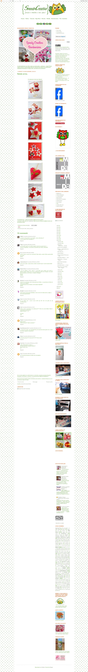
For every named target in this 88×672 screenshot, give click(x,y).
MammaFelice (59, 197)
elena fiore (22, 343)
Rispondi (21, 240)
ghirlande (56, 551)
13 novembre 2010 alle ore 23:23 (28, 353)
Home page (35, 381)
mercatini (63, 566)
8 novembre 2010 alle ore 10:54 (30, 280)
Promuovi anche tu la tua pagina (60, 100)
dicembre (59, 241)
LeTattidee (43, 667)
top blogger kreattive (66, 583)
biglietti (63, 532)
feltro (25, 228)
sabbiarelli (64, 578)
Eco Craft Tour (65, 545)
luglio (59, 274)
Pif (68, 574)
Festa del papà (67, 547)
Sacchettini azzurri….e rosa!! (62, 265)
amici (63, 529)
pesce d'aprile (63, 574)
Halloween (59, 553)
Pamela (21, 319)
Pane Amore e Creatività (61, 199)
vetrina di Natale (58, 589)
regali (56, 577)
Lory (21, 353)
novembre (60, 243)
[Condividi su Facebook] (35, 225)
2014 (58, 233)
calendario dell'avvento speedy (62, 537)
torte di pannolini (62, 584)
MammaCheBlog (67, 564)
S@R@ (21, 236)
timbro (60, 583)
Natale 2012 (57, 569)
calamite (66, 534)
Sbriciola (22, 280)
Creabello (66, 543)
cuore (62, 544)
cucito (56, 544)
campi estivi (59, 538)
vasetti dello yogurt (65, 588)
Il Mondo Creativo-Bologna (62, 557)
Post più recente (21, 381)
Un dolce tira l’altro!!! (65, 506)
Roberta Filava (23, 268)
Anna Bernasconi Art (24, 328)
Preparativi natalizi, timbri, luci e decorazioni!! (65, 477)
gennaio (59, 284)
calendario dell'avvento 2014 (61, 535)
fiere (67, 548)
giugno (59, 276)
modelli (59, 568)
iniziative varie (67, 560)
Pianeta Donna (59, 200)
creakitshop (30, 220)
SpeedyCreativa (57, 87)
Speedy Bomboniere (60, 33)
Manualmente (57, 566)
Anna (21, 299)
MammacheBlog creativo (62, 565)
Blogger (51, 667)
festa (63, 547)
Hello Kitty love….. (60, 251)
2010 (58, 240)
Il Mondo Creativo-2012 (65, 555)
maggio (59, 277)
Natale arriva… (60, 263)
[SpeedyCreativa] (59, 99)
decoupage (66, 544)
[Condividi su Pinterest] (36, 225)
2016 (58, 230)
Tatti (21, 307)
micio (69, 566)
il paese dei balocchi (59, 559)
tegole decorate (58, 582)
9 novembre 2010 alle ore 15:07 (29, 336)
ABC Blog (57, 529)
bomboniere (63, 533)
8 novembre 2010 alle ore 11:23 (30, 290)
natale (28, 228)
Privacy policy (59, 31)
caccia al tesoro (58, 534)
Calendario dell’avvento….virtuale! (62, 245)
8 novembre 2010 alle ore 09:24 (33, 261)
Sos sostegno (59, 202)
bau (58, 530)
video (63, 589)
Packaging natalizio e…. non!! (63, 257)
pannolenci (31, 228)
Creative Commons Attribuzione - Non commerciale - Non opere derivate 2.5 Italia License (62, 49)
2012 (58, 237)
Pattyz (21, 244)
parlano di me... (58, 572)
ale (20, 252)
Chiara (21, 336)
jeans (58, 561)
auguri (68, 529)
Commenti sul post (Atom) (26, 383)
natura (63, 569)
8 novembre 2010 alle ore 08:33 (28, 252)
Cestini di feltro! (60, 253)
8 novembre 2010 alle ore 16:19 (28, 307)
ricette (67, 577)
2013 (58, 235)
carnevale (57, 539)
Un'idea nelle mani (59, 204)
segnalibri (66, 579)
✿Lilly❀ (21, 290)
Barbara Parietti (57, 105)
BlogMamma (58, 193)
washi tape (68, 589)
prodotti (67, 575)
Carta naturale (63, 539)
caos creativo (66, 538)
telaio (65, 582)
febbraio (59, 282)
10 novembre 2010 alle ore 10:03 (31, 343)
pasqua (65, 572)
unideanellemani (23, 261)
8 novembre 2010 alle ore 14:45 (29, 299)
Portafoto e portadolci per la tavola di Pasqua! (65, 487)
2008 (58, 288)
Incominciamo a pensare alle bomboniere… (64, 467)
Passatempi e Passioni (60, 573)
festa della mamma (60, 548)
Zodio (57, 590)
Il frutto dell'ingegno (60, 194)
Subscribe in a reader (60, 523)
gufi (69, 552)
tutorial (68, 584)
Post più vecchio (49, 381)
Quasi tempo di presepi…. (62, 261)
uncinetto (57, 587)
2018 (58, 227)
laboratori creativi (66, 561)
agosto (59, 273)
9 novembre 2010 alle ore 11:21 (35, 328)
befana (63, 530)
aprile (59, 279)
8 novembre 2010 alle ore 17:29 (29, 319)
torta (57, 584)
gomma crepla (63, 552)
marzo (59, 281)
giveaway (57, 552)
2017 (58, 228)
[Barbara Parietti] (59, 116)
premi (56, 575)
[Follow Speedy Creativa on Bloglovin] (60, 37)
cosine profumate (58, 543)
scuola (61, 579)
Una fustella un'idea (64, 585)
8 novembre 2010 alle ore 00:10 (29, 236)
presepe (61, 575)
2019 (58, 225)
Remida (61, 577)
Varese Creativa (59, 206)
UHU (58, 585)
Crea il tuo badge (57, 117)
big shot (22, 228)
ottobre (59, 269)
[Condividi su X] (34, 225)
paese (56, 570)
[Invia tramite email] (31, 225)
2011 (58, 238)
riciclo (57, 578)
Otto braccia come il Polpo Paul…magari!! (62, 267)
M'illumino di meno (58, 564)
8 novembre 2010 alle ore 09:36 (32, 268)
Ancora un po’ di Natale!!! (62, 247)
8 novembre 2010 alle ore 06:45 (29, 244)
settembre (60, 271)
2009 (58, 286)
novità (66, 569)
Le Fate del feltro (59, 196)
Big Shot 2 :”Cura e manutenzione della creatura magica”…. (62, 498)
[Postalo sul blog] (33, 225)
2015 (58, 232)
